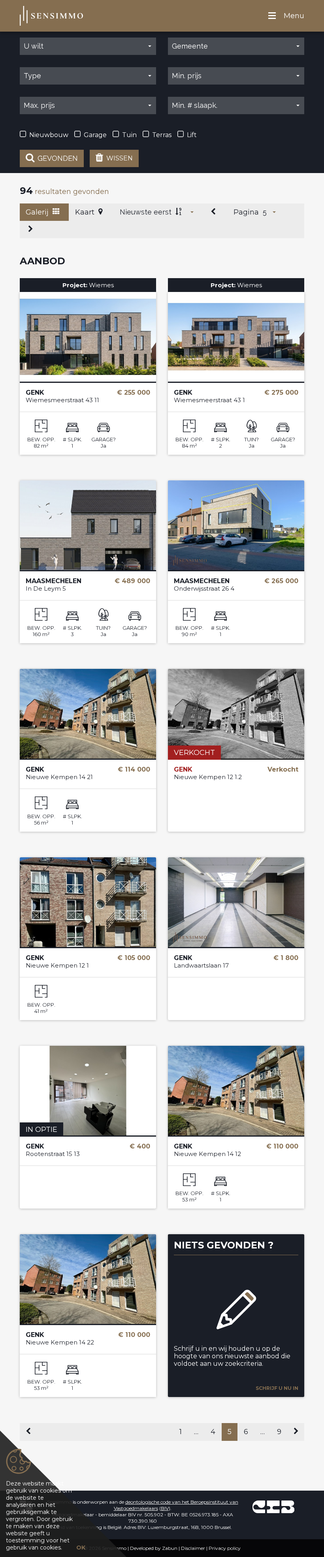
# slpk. (72, 439)
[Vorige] (214, 212)
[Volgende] (31, 229)
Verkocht (194, 752)
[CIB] (273, 1506)
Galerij (38, 212)
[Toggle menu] (272, 16)
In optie (41, 1129)
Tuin (129, 135)
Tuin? (251, 439)
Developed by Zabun (153, 1548)
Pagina (246, 212)
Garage (95, 135)
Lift (192, 135)
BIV (165, 1508)
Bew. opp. (41, 439)
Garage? (103, 439)
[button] (88, 46)
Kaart (85, 212)
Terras (161, 135)
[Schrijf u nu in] (236, 1304)
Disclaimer (193, 1548)
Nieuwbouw (48, 135)
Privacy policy (225, 1548)
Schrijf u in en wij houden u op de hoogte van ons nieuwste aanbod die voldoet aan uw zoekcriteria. (232, 1356)
